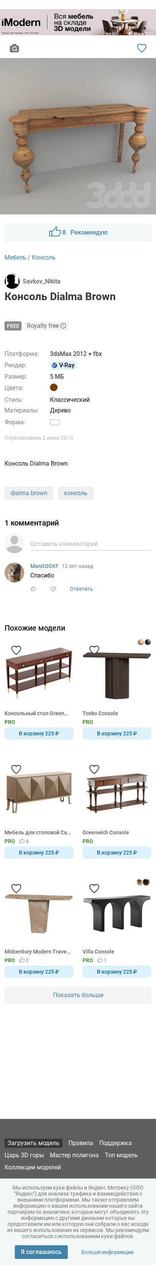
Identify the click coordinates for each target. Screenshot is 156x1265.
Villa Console (98, 952)
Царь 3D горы (24, 1155)
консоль (75, 493)
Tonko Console (100, 713)
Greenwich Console (106, 832)
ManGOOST (44, 566)
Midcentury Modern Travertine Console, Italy (38, 952)
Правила (81, 1143)
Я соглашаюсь (41, 1252)
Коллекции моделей (33, 1167)
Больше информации (107, 1252)
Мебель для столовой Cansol (38, 832)
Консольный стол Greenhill (38, 713)
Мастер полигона (74, 1155)
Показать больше (78, 995)
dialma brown (29, 493)
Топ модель (121, 1155)
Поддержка (115, 1143)
